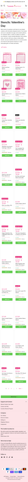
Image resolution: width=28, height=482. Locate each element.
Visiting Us (3, 420)
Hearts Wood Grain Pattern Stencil (6, 262)
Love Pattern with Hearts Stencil (20, 346)
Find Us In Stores (4, 417)
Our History (3, 415)
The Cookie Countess (6, 70)
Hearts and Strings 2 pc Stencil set (6, 291)
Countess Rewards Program (7, 408)
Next (20, 388)
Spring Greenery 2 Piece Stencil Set (6, 346)
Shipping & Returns (5, 422)
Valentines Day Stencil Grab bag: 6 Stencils (7, 147)
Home (2, 10)
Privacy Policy (13, 476)
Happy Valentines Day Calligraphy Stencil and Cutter (7, 234)
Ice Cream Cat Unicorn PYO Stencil (7, 373)
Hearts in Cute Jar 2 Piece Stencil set (6, 175)
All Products (6, 476)
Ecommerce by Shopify (16, 479)
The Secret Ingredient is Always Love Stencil (21, 233)
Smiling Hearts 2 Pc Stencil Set (20, 68)
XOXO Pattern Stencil (21, 203)
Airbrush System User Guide (7, 404)
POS (8, 479)
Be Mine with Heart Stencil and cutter (20, 177)
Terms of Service (21, 476)
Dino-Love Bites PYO (7, 205)
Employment (3, 424)
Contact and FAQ (4, 406)
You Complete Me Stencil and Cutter (20, 149)
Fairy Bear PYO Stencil (21, 373)
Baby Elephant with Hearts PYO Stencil (20, 264)
